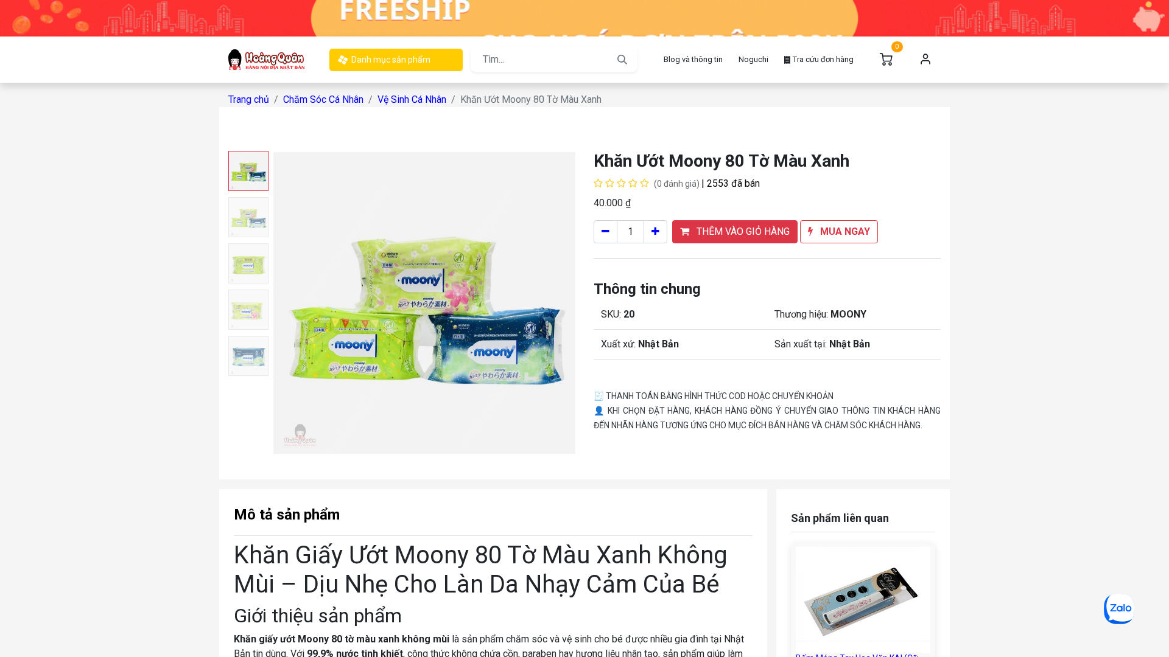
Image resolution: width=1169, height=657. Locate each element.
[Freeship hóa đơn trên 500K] (584, 17)
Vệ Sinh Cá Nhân (411, 99)
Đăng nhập (925, 59)
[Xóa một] (605, 231)
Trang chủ (248, 99)
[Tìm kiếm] (622, 59)
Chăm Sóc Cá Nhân (323, 99)
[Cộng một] (655, 231)
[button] (295, 302)
